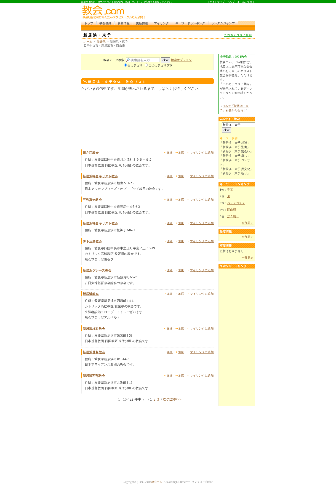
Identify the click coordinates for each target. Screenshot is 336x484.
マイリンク (161, 23)
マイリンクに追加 (202, 152)
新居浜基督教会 (94, 352)
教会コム (156, 482)
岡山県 (231, 209)
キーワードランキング (190, 23)
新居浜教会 (91, 294)
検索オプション (181, 60)
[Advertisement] (200, 11)
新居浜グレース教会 (97, 270)
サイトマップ (217, 1)
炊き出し (233, 216)
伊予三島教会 (92, 241)
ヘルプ (231, 1)
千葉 (230, 189)
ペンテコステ (236, 203)
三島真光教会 (92, 200)
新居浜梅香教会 (94, 328)
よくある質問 (244, 1)
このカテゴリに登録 (238, 35)
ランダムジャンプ (223, 23)
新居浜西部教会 (94, 376)
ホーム (87, 41)
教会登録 (105, 23)
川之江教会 (91, 152)
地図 (181, 152)
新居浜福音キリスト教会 (100, 176)
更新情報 (142, 23)
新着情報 (124, 23)
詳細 (170, 152)
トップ (88, 23)
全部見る (247, 223)
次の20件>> (172, 399)
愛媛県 (101, 41)
